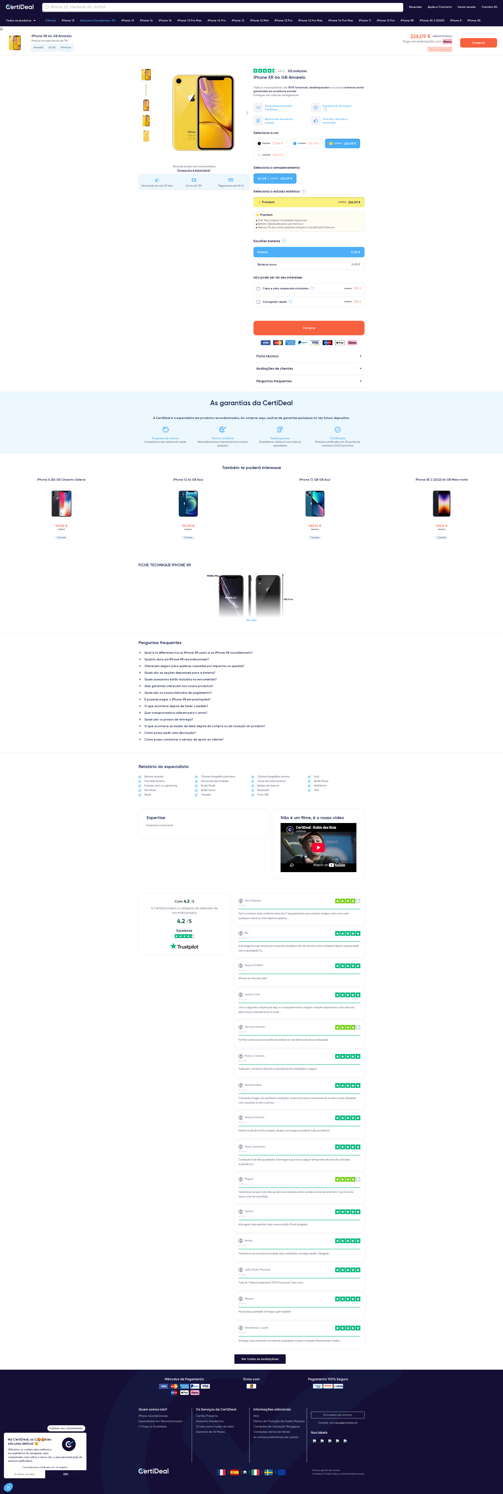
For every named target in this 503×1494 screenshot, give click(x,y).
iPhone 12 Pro (386, 20)
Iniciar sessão (467, 7)
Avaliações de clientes (274, 368)
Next (247, 113)
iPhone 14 (146, 20)
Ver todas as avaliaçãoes (260, 1359)
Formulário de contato (337, 1414)
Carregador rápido (275, 301)
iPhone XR (407, 20)
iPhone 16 (165, 20)
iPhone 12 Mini (259, 20)
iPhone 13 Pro (283, 20)
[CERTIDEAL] (19, 7)
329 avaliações (297, 70)
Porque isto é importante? (194, 170)
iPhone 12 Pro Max (310, 20)
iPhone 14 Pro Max (340, 20)
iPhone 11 (365, 20)
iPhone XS (474, 20)
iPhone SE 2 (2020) (432, 20)
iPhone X (456, 20)
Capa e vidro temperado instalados (285, 288)
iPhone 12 (238, 20)
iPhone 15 (127, 20)
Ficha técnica (267, 356)
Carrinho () (489, 7)
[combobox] (222, 7)
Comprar (478, 43)
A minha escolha (24, 1474)
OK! (65, 1474)
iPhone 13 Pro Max (189, 20)
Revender (415, 7)
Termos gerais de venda (326, 1470)
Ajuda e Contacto (440, 7)
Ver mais (251, 620)
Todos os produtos (18, 20)
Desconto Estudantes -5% (98, 20)
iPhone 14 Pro (216, 20)
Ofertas (50, 20)
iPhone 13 (68, 20)
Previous (160, 113)
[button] (251, 29)
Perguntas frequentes (274, 381)
